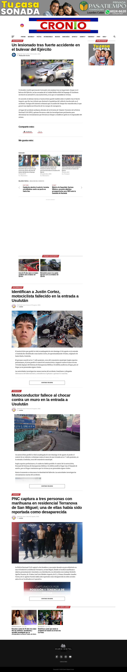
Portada (23, 37)
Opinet (98, 37)
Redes (104, 37)
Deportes (74, 37)
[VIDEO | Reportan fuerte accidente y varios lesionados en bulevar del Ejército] (72, 160)
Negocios (57, 37)
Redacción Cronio (24, 55)
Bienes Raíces (65, 37)
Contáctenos (63, 662)
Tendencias (91, 37)
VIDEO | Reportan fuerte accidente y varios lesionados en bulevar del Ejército (71, 168)
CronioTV (82, 37)
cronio (21, 306)
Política (39, 37)
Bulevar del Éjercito (37, 181)
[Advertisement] (51, 226)
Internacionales (48, 37)
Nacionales (31, 37)
